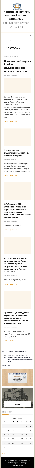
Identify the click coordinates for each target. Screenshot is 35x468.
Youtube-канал (17, 465)
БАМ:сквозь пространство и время (17, 403)
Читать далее (9, 121)
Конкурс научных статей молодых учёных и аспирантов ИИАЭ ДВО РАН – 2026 (20, 359)
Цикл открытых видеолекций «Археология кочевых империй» (17, 153)
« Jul (4, 453)
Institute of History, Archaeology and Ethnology (16, 15)
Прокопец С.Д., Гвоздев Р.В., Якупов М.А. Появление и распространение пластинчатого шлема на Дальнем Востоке (17, 318)
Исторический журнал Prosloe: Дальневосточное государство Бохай (17, 66)
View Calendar (6, 365)
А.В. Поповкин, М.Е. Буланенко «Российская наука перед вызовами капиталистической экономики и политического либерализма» (17, 211)
